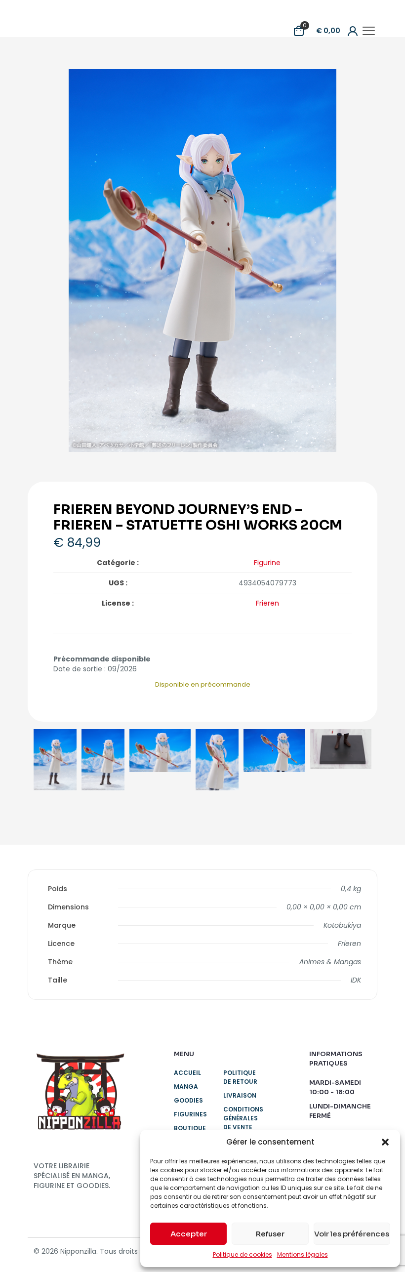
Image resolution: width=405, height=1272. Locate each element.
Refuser (270, 1233)
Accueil (187, 1072)
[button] (385, 1142)
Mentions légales (302, 1254)
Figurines (190, 1114)
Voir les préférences (351, 1233)
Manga (186, 1086)
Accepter (188, 1233)
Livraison (239, 1095)
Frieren (267, 603)
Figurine (267, 563)
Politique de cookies (242, 1254)
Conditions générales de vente (241, 1118)
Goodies (188, 1100)
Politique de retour (240, 1077)
